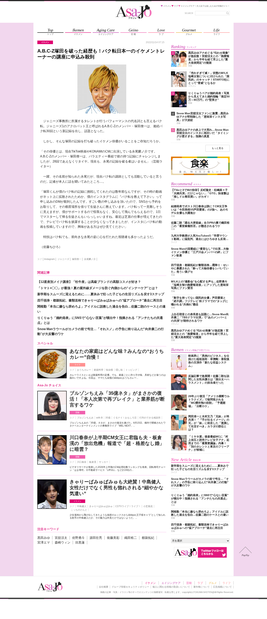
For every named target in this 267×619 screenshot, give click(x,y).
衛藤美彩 (113, 537)
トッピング (131, 369)
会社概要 (103, 586)
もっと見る (217, 148)
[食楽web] (200, 174)
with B (99, 417)
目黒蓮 (80, 542)
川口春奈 (81, 462)
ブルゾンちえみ (85, 417)
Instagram (49, 259)
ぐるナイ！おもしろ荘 (125, 417)
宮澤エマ (43, 542)
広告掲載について (222, 586)
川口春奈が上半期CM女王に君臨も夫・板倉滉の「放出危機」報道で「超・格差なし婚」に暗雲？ (117, 443)
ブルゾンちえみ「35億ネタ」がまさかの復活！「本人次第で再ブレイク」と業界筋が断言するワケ (117, 399)
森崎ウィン (62, 542)
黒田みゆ (43, 537)
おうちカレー (84, 369)
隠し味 (119, 369)
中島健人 (81, 506)
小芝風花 (148, 506)
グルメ (213, 583)
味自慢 (109, 369)
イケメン (77, 501)
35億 (107, 417)
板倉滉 (92, 462)
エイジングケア (171, 583)
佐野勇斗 (78, 537)
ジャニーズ (63, 259)
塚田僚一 (76, 259)
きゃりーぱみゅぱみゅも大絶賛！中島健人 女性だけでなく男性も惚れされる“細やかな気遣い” (117, 487)
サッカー (103, 462)
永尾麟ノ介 (90, 259)
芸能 (77, 412)
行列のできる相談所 (149, 417)
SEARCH (189, 13)
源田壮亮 (96, 537)
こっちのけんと (79, 509)
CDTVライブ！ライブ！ (128, 506)
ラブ (200, 583)
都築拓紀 (148, 537)
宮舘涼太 (61, 537)
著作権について (201, 586)
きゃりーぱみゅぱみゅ (101, 506)
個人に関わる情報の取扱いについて (171, 586)
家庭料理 (98, 369)
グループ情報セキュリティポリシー (130, 586)
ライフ (77, 365)
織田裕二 (130, 537)
